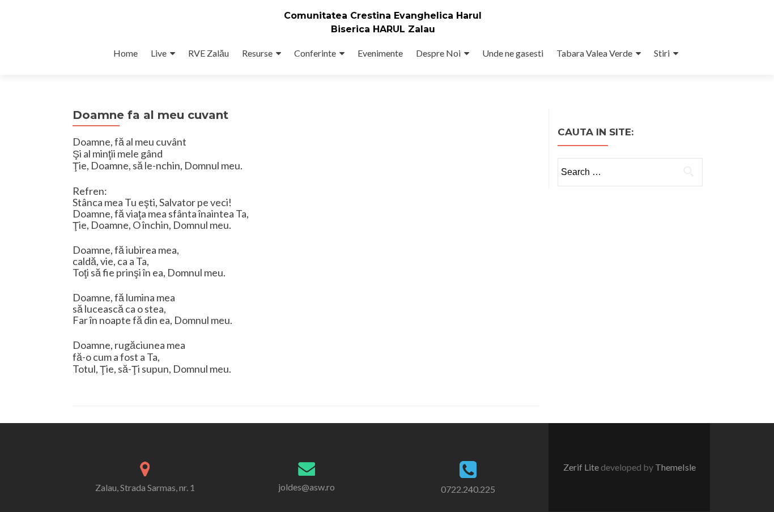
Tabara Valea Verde (594, 53)
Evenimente (380, 53)
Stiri (662, 53)
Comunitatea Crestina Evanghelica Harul (383, 15)
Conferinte (315, 53)
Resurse (257, 53)
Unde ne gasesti (512, 53)
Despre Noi (438, 53)
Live (159, 53)
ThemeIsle (675, 467)
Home (125, 53)
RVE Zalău (208, 53)
